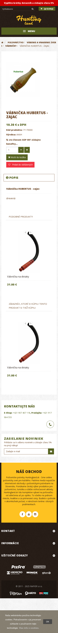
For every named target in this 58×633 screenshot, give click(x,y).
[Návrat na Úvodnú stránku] (2, 42)
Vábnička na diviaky (18, 276)
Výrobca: (11, 134)
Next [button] (31, 232)
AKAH (19, 134)
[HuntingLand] (29, 20)
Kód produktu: (14, 129)
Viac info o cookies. (29, 628)
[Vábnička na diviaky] (29, 252)
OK (47, 621)
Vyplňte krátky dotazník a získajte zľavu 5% (29, 2)
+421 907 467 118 (21, 412)
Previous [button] (26, 232)
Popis (13, 178)
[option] (29, 260)
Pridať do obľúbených (22, 164)
